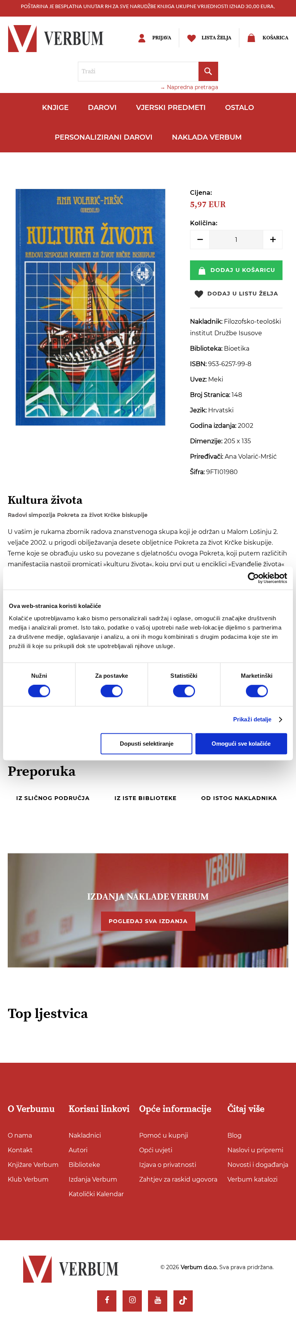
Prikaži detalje (252, 719)
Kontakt (20, 1150)
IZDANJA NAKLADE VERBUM (148, 897)
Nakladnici (85, 1135)
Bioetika (236, 348)
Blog (234, 1135)
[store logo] (64, 38)
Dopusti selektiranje (146, 743)
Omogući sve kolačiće (241, 743)
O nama (20, 1135)
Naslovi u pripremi (255, 1150)
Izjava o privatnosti (167, 1164)
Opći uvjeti (155, 1150)
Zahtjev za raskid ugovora (178, 1179)
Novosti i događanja (257, 1164)
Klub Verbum (28, 1179)
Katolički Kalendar (96, 1194)
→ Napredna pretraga (189, 87)
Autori (78, 1150)
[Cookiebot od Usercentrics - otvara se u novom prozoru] (253, 578)
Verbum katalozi (252, 1179)
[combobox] (148, 71)
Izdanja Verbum (93, 1179)
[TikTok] (183, 1301)
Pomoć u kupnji (163, 1135)
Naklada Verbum (207, 137)
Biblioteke (84, 1164)
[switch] (112, 691)
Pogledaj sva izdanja (148, 921)
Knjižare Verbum (33, 1164)
